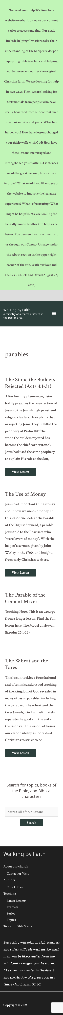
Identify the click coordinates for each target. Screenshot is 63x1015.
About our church (15, 866)
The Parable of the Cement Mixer (25, 598)
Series (11, 913)
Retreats (12, 907)
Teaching (9, 893)
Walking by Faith (16, 309)
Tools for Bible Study (17, 926)
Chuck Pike (15, 887)
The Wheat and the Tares (26, 664)
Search (31, 822)
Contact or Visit (18, 873)
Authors (9, 880)
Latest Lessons (16, 901)
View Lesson (20, 472)
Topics (11, 920)
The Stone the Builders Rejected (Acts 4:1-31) (30, 383)
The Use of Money (25, 494)
